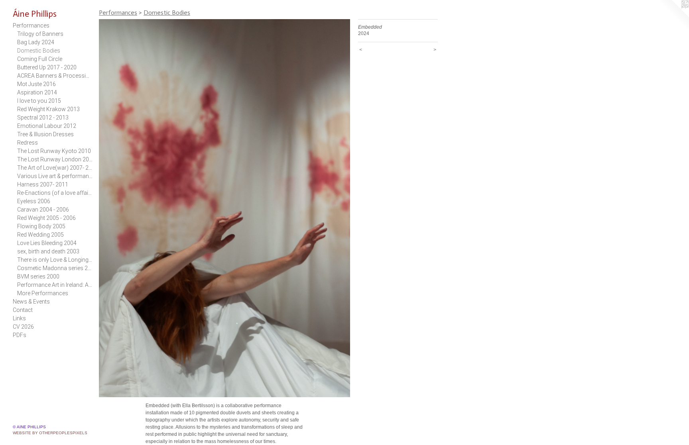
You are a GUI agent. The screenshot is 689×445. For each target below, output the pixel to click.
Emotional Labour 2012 (46, 126)
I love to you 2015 (39, 101)
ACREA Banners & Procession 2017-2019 (55, 76)
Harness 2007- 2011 (42, 184)
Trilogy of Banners (40, 34)
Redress (27, 142)
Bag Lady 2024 (35, 42)
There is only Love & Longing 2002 (55, 260)
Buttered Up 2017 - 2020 (47, 67)
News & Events (31, 301)
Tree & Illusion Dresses (45, 134)
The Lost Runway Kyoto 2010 (54, 151)
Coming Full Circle (39, 59)
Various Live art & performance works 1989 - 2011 (55, 176)
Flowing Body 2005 (41, 226)
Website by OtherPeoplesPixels (50, 433)
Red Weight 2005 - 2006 (46, 218)
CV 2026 (23, 326)
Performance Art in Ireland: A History (55, 285)
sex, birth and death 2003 (48, 251)
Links (19, 318)
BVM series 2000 (38, 276)
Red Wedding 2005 (40, 234)
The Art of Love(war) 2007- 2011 (55, 168)
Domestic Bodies (38, 50)
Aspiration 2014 (37, 92)
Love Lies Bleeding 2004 (47, 243)
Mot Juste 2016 (36, 84)
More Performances (42, 293)
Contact (23, 310)
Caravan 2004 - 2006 (43, 209)
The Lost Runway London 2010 (55, 159)
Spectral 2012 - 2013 (43, 117)
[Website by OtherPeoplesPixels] (673, 16)
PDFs (19, 335)
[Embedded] (224, 208)
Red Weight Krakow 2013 (48, 109)
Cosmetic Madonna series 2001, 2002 (55, 268)
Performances (31, 25)
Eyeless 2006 (33, 201)
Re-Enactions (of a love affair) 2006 (55, 193)
